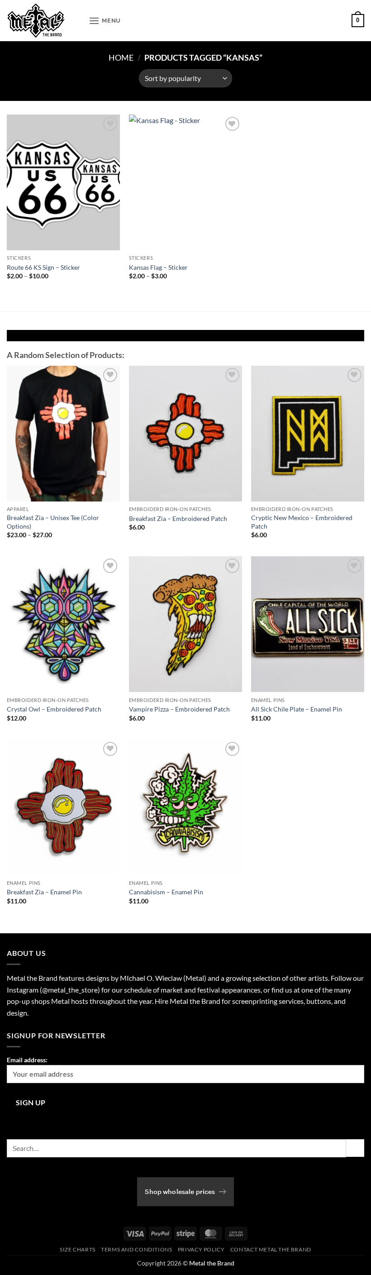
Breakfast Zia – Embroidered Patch (178, 518)
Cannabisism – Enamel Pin (166, 892)
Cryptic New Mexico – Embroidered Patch (301, 522)
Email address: (27, 1060)
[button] (105, 21)
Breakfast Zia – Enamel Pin (44, 892)
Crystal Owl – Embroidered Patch (54, 709)
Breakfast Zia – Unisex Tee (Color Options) (53, 522)
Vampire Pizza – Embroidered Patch (179, 709)
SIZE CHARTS (77, 1249)
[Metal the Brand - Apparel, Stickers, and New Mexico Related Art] (44, 20)
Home (121, 57)
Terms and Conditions (136, 1249)
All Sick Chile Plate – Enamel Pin (296, 709)
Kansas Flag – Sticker (158, 267)
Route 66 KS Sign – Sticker (43, 267)
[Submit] (355, 1148)
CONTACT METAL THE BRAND (270, 1249)
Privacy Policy (201, 1249)
